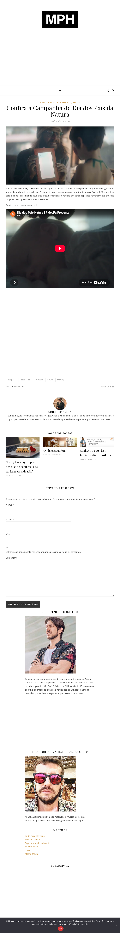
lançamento (63, 102)
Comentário (12, 557)
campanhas (47, 102)
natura (50, 380)
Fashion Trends (32, 839)
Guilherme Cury (17, 386)
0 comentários (107, 386)
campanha (12, 380)
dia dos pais (26, 380)
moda (76, 102)
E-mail (10, 519)
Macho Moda (31, 853)
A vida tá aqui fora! (54, 450)
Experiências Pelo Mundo (37, 843)
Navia (27, 850)
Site (8, 533)
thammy (60, 380)
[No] (116, 925)
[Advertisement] (60, 64)
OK (60, 928)
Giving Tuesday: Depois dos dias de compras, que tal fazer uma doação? (22, 466)
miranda (39, 380)
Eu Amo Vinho (31, 846)
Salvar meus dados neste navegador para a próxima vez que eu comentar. (43, 551)
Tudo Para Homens (35, 835)
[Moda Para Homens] (60, 19)
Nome (10, 504)
